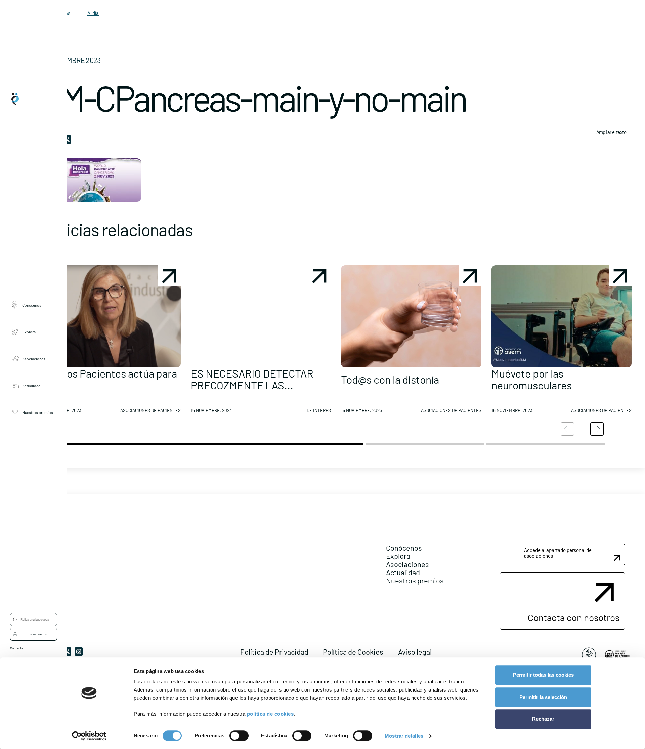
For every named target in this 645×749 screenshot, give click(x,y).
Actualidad (31, 385)
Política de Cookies (353, 651)
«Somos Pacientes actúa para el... (108, 379)
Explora (29, 331)
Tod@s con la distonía (390, 379)
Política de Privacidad (274, 651)
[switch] (239, 735)
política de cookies (270, 714)
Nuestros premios (37, 412)
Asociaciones (33, 358)
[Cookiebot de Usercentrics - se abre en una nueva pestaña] (89, 736)
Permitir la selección (543, 697)
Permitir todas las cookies (543, 675)
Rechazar (543, 719)
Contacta (16, 648)
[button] (110, 342)
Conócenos (31, 305)
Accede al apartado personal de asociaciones (558, 553)
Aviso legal (415, 651)
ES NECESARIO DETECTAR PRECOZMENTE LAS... (252, 379)
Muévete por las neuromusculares (531, 379)
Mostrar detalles (404, 736)
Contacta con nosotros (573, 617)
